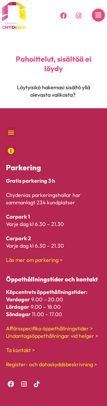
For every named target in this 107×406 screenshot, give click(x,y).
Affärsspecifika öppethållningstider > (49, 328)
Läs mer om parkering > (34, 260)
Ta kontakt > (20, 350)
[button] (11, 132)
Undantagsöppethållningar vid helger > (52, 335)
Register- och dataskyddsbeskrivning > (51, 364)
